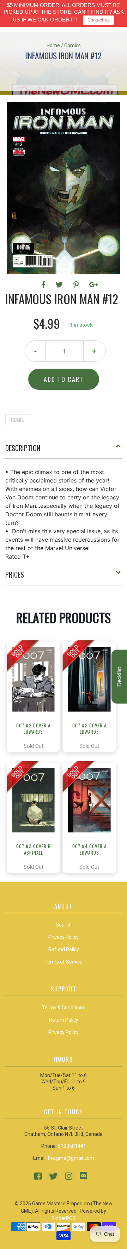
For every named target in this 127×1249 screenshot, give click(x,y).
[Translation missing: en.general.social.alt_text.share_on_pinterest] (77, 285)
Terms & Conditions (63, 1007)
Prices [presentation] (14, 574)
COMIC (17, 419)
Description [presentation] (22, 448)
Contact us (98, 20)
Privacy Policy (63, 1032)
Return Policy (63, 1020)
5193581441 (72, 1146)
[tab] (63, 451)
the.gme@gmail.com (71, 1158)
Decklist (119, 677)
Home (53, 45)
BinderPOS (64, 1218)
